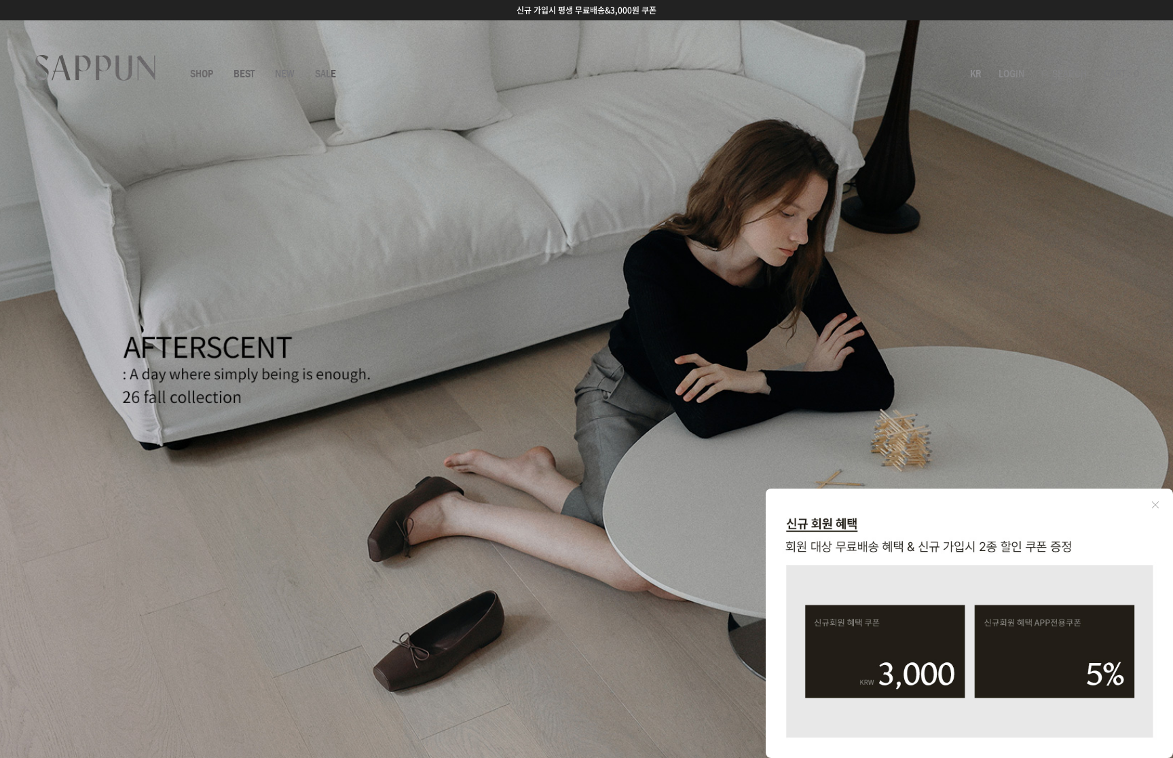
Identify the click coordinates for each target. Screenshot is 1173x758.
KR (976, 74)
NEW (285, 74)
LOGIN (1011, 74)
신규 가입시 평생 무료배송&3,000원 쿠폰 (586, 10)
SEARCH (1068, 74)
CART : (1121, 74)
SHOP (201, 74)
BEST (244, 74)
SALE (325, 74)
